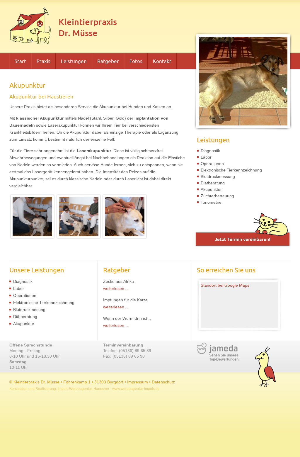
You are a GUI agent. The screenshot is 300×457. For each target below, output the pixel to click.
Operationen (212, 163)
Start (20, 61)
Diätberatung (213, 183)
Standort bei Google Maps (225, 285)
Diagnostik (210, 150)
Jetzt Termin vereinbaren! (242, 239)
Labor (206, 157)
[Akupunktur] (32, 237)
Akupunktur (211, 189)
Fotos (135, 61)
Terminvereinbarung (123, 345)
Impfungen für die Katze (125, 300)
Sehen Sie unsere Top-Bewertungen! (224, 357)
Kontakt (162, 61)
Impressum (137, 382)
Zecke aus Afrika (118, 281)
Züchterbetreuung (217, 195)
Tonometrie (211, 202)
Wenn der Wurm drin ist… (127, 318)
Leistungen (74, 61)
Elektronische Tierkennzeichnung (231, 170)
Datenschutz (163, 382)
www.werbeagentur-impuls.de (136, 389)
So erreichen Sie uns (226, 269)
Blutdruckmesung (29, 309)
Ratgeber (108, 61)
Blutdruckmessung (218, 176)
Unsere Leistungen (36, 269)
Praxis (43, 61)
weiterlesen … (116, 288)
